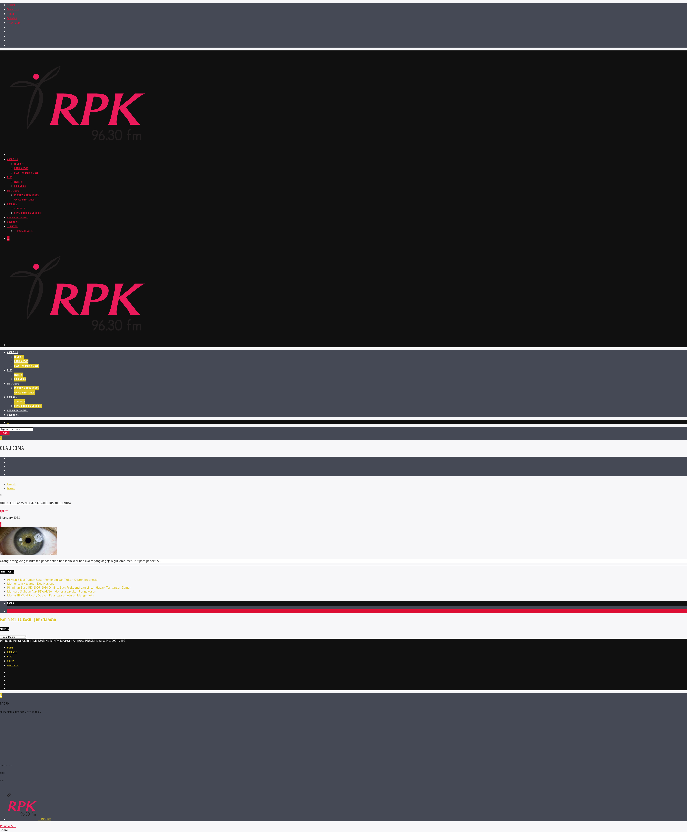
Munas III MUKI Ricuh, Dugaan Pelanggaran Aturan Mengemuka (50, 595)
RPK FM (45, 819)
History (19, 164)
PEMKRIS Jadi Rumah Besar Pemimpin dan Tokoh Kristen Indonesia (52, 580)
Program (12, 204)
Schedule (19, 208)
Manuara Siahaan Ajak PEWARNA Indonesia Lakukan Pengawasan (51, 591)
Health (18, 182)
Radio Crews (21, 168)
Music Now (13, 191)
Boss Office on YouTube (28, 213)
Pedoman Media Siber (26, 173)
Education (20, 186)
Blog (12, 14)
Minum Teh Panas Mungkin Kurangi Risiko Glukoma (35, 503)
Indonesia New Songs (26, 195)
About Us (12, 159)
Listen (13, 226)
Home (12, 5)
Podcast (14, 9)
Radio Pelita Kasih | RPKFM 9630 (28, 620)
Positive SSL (8, 826)
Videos (13, 18)
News (11, 488)
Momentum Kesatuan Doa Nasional (31, 584)
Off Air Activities (17, 217)
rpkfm (4, 511)
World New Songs (24, 199)
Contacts (15, 23)
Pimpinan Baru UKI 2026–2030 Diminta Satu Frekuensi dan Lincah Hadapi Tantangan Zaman (69, 587)
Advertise (13, 222)
